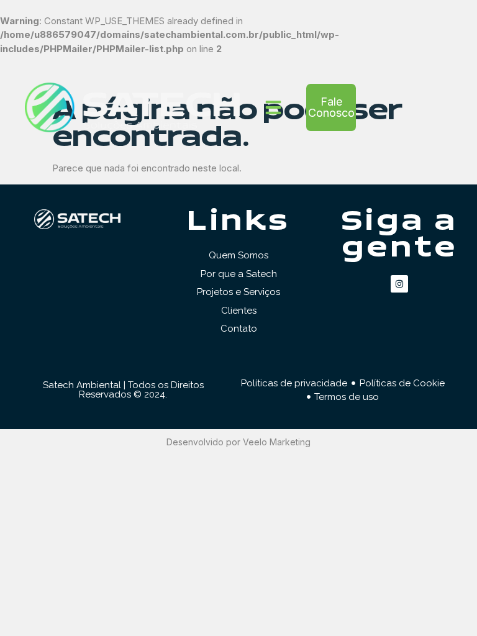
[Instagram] (399, 284)
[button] (273, 107)
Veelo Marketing (277, 442)
